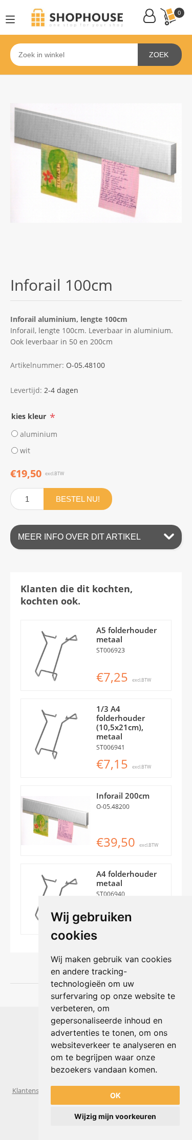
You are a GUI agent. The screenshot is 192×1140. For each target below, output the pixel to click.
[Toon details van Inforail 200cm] (56, 821)
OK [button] (115, 1095)
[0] (168, 17)
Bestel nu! (78, 499)
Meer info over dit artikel (79, 536)
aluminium (38, 433)
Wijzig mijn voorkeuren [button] (115, 1116)
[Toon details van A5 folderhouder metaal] (56, 655)
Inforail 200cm (123, 795)
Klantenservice (34, 1090)
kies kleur (29, 416)
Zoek (158, 55)
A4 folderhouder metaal (126, 878)
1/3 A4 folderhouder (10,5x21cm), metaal (120, 722)
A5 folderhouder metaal (126, 634)
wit (25, 450)
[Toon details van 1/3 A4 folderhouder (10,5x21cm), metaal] (56, 734)
